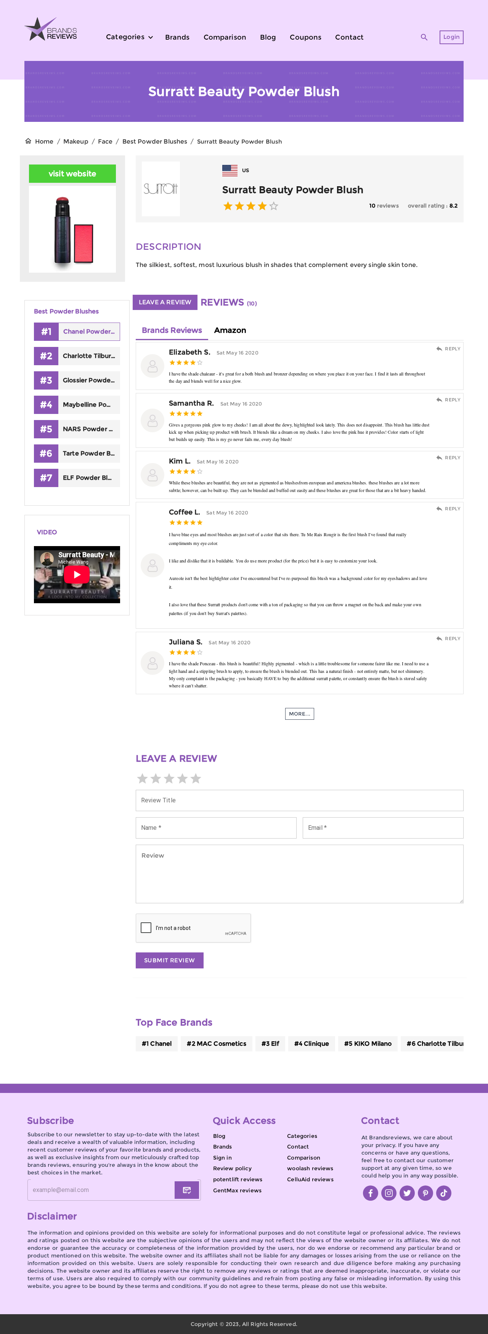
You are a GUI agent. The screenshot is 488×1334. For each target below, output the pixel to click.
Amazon (230, 330)
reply (452, 348)
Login (451, 36)
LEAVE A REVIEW (165, 302)
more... (300, 714)
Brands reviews (172, 330)
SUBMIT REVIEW (169, 960)
